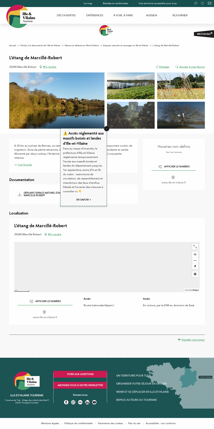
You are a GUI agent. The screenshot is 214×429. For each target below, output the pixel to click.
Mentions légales (50, 423)
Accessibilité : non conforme (161, 423)
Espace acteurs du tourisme (136, 400)
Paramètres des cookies (110, 423)
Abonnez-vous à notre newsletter (80, 385)
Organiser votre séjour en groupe (141, 383)
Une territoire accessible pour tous (158, 3)
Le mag (88, 3)
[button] (177, 67)
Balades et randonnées (115, 3)
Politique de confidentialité (78, 423)
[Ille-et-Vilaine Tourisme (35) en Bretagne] (107, 30)
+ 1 (181, 115)
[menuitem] (66, 15)
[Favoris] (202, 3)
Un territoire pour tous (133, 375)
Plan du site (134, 423)
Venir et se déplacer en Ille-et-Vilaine (142, 392)
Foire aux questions (80, 374)
